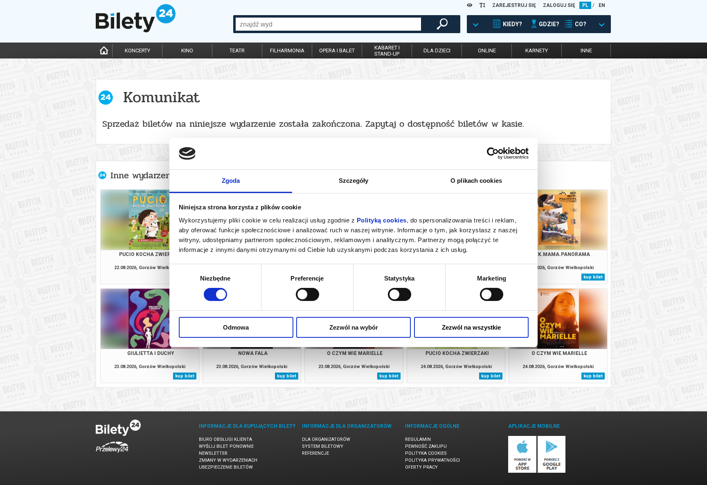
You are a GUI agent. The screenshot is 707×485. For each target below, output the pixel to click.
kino (187, 50)
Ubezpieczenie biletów (226, 467)
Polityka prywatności (432, 460)
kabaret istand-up (387, 51)
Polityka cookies (426, 453)
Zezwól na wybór (353, 327)
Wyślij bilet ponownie (226, 446)
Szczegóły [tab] (354, 180)
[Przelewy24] (112, 454)
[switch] (307, 294)
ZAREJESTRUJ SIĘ (514, 5)
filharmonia (287, 50)
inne (586, 50)
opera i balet (337, 50)
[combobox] (328, 24)
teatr (237, 50)
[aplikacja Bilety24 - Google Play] (552, 471)
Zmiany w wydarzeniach (228, 460)
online (487, 50)
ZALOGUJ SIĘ (559, 5)
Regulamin (418, 439)
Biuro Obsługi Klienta (225, 439)
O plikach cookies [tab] (476, 180)
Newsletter (213, 453)
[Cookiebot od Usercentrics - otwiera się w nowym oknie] (493, 153)
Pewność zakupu (426, 446)
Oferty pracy (421, 467)
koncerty (137, 50)
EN (602, 5)
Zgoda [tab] (231, 180)
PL (585, 5)
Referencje (315, 453)
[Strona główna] (136, 30)
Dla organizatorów (326, 439)
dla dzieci (436, 50)
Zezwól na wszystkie (471, 327)
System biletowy (322, 446)
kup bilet (593, 277)
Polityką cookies (382, 220)
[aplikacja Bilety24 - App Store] (522, 471)
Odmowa (236, 327)
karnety (536, 50)
